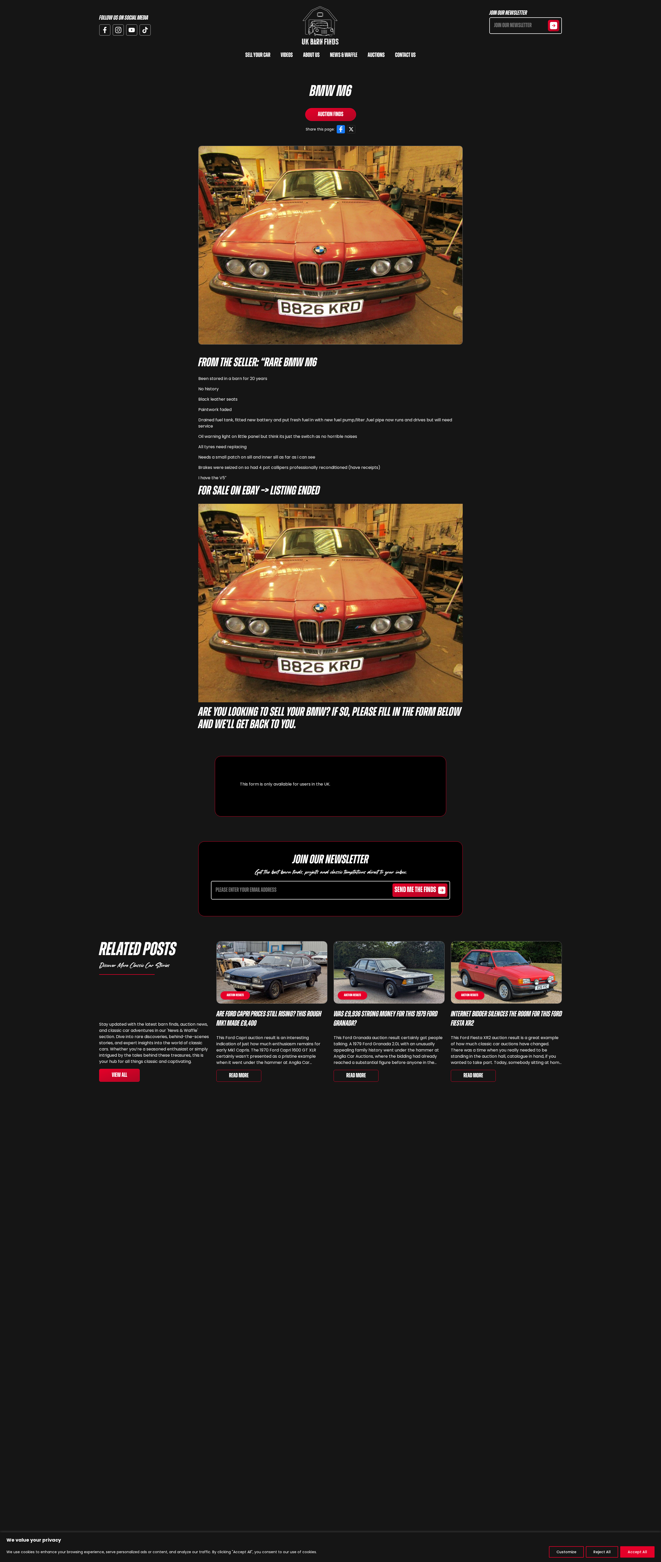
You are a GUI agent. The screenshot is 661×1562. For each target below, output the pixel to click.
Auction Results (235, 995)
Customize (566, 1552)
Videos (287, 55)
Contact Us (405, 55)
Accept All (637, 1552)
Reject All (602, 1552)
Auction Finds (330, 114)
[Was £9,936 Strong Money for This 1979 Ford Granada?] (389, 972)
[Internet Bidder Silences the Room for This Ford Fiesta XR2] (506, 972)
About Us (311, 55)
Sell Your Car (257, 55)
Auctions (376, 55)
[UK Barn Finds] (320, 25)
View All (119, 1075)
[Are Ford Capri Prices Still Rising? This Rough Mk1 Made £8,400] (271, 972)
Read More (239, 1076)
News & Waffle (343, 55)
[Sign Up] (553, 25)
